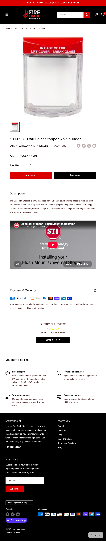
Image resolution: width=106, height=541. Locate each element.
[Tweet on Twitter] (89, 146)
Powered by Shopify (14, 532)
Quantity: (14, 165)
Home (8, 28)
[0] (102, 14)
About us (62, 430)
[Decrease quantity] (23, 165)
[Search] (87, 15)
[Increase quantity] (38, 165)
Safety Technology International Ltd (29, 146)
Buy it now (75, 175)
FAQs (60, 447)
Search (61, 426)
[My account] (97, 14)
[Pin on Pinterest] (84, 146)
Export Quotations (66, 439)
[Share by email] (94, 146)
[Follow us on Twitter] (13, 514)
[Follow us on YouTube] (18, 514)
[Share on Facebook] (78, 146)
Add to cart (30, 175)
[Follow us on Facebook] (7, 514)
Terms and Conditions (67, 443)
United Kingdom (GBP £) (17, 503)
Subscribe (14, 489)
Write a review (53, 340)
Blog (60, 434)
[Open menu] (7, 15)
